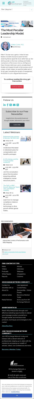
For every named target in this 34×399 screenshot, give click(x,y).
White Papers (6, 274)
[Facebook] (8, 105)
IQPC (20, 371)
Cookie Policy (21, 288)
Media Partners (7, 300)
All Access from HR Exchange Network (23, 301)
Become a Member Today (23, 296)
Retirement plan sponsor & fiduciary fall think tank (11, 137)
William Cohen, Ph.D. (17, 44)
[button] (17, 9)
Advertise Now (7, 326)
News (4, 266)
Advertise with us (7, 288)
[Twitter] (10, 105)
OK (17, 395)
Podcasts (5, 271)
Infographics (21, 274)
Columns (20, 276)
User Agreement (22, 285)
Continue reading (17, 86)
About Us (5, 290)
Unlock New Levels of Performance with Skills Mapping (16, 241)
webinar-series (7, 295)
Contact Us (6, 285)
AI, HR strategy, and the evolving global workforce (10, 160)
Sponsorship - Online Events (24, 291)
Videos (4, 269)
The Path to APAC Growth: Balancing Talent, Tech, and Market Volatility (11, 188)
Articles (19, 266)
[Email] (14, 105)
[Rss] (18, 105)
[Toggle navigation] (3, 3)
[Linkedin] (4, 105)
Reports (4, 276)
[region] (17, 389)
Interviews (20, 269)
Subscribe (17, 125)
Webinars (20, 271)
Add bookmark (7, 37)
